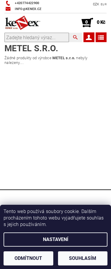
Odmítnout (28, 258)
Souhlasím (82, 258)
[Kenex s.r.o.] (22, 22)
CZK (96, 4)
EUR (104, 4)
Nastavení (55, 239)
